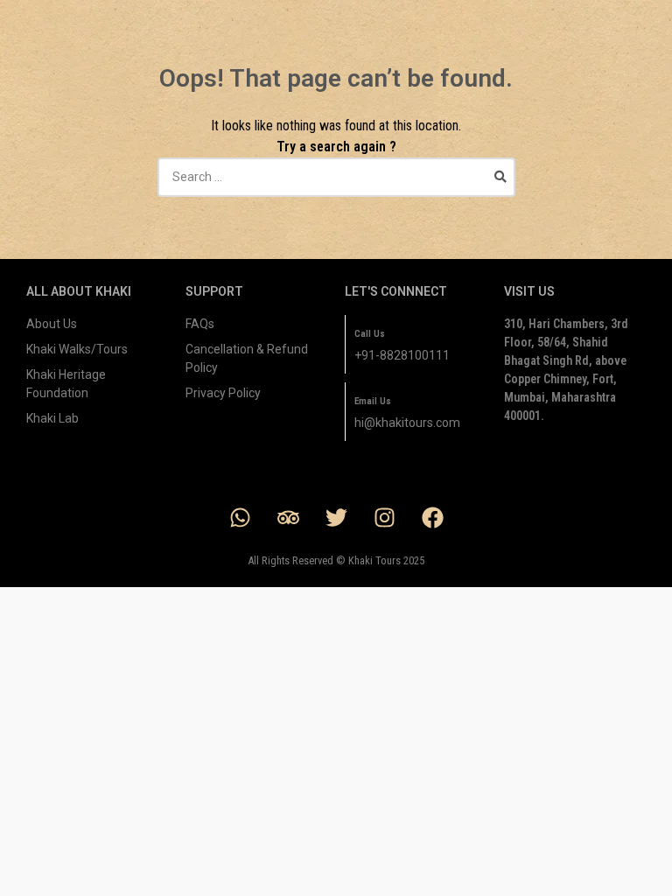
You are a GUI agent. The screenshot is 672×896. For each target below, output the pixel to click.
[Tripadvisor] (288, 518)
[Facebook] (432, 518)
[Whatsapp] (240, 518)
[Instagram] (384, 518)
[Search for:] (336, 177)
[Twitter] (336, 518)
